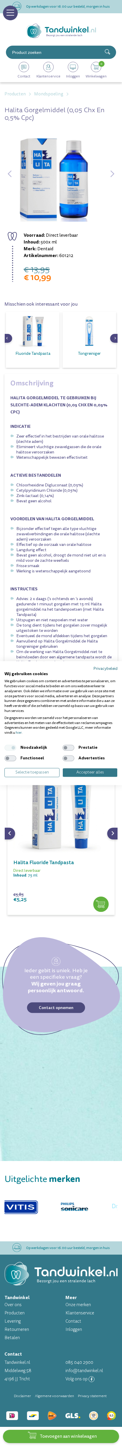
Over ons (13, 1305)
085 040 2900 (79, 1362)
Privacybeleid (105, 668)
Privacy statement (92, 1396)
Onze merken (78, 1305)
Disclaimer (22, 1396)
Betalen (12, 1338)
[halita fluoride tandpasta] (61, 805)
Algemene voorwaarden (54, 1396)
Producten (14, 1313)
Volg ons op (77, 1379)
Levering (12, 1321)
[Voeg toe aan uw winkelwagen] (101, 904)
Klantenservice (79, 1313)
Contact (73, 1321)
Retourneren (16, 1329)
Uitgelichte (42, 1179)
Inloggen (73, 1329)
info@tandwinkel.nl (84, 1371)
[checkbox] (10, 748)
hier (19, 733)
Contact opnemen (56, 1008)
